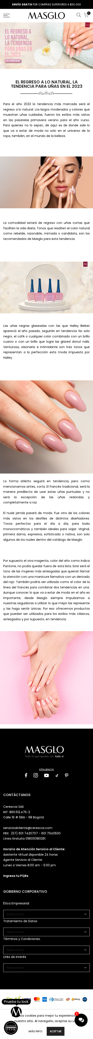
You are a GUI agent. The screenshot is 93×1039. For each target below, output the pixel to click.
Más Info (35, 1031)
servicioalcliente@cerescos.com (27, 828)
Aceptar (55, 1031)
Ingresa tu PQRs (15, 876)
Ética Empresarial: (16, 903)
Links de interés (14, 957)
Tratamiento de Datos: (20, 921)
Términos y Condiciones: (21, 939)
